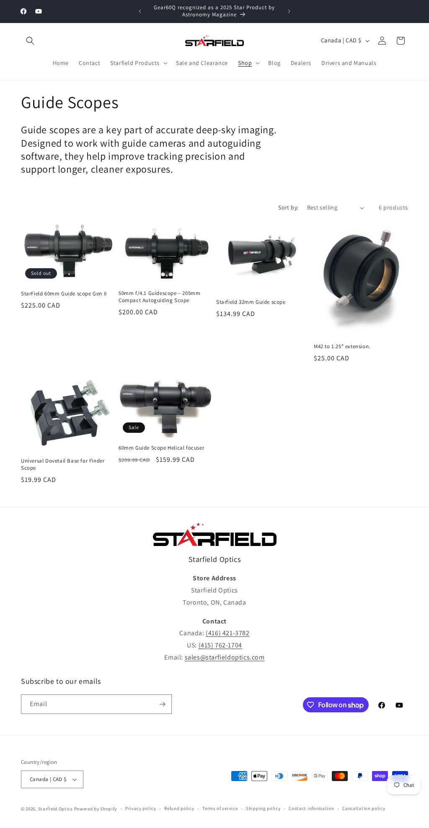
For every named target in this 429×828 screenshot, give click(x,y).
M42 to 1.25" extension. (342, 346)
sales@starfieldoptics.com (225, 657)
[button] (30, 40)
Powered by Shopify (95, 809)
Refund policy (179, 808)
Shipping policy (263, 808)
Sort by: (288, 207)
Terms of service (220, 808)
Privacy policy (140, 808)
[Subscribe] (162, 704)
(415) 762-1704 (220, 645)
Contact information (311, 808)
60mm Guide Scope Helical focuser (161, 448)
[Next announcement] (289, 11)
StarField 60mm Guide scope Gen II (64, 293)
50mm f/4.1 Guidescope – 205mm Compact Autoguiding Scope (159, 297)
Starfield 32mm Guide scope (251, 302)
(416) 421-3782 (227, 633)
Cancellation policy (363, 808)
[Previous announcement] (140, 11)
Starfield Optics (55, 809)
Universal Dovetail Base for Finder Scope (62, 464)
